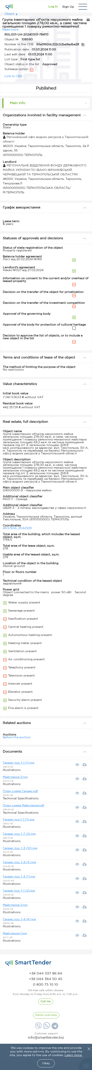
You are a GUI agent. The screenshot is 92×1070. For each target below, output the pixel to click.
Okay (46, 1063)
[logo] (28, 963)
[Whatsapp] (46, 1028)
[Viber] (38, 1027)
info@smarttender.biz (46, 1037)
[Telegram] (54, 1027)
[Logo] (9, 7)
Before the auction (17, 737)
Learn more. (73, 1055)
